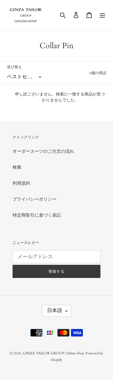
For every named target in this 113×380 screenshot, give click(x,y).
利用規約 (21, 183)
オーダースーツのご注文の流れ (43, 151)
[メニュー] (102, 14)
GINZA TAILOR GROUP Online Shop (53, 353)
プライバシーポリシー (34, 199)
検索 (17, 167)
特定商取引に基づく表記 (37, 215)
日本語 (54, 310)
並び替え (14, 66)
